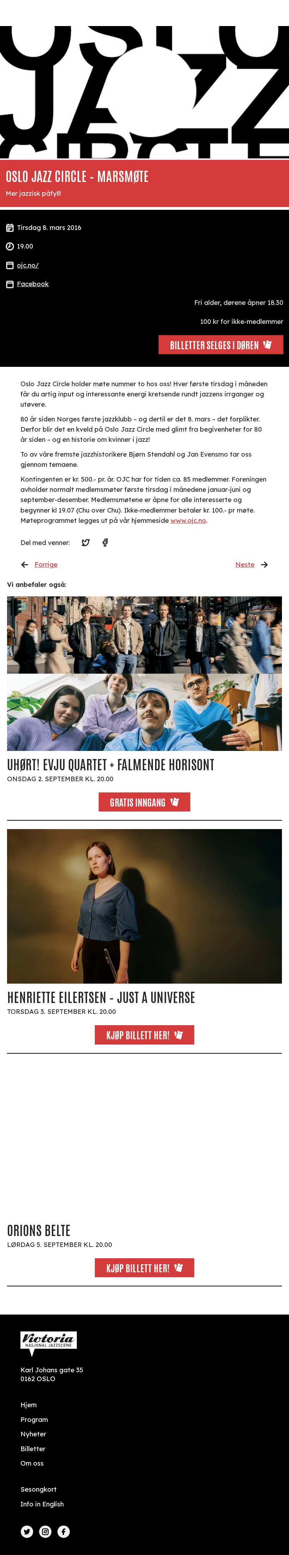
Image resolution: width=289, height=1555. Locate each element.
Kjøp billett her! (138, 1034)
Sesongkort (38, 1489)
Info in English (42, 1504)
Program (34, 1420)
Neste (244, 564)
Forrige (46, 564)
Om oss (32, 1463)
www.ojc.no (188, 520)
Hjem (28, 1405)
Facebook (33, 284)
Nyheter (33, 1434)
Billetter (32, 1449)
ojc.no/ (28, 265)
